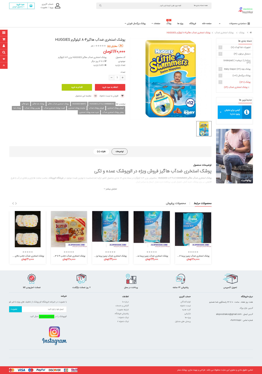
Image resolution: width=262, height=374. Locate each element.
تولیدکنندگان (186, 302)
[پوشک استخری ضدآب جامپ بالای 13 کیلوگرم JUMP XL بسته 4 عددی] (28, 229)
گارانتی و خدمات (122, 305)
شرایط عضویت (123, 309)
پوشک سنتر (182, 370)
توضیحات (120, 151)
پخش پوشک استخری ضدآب (113, 112)
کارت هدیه (186, 309)
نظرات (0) (101, 151)
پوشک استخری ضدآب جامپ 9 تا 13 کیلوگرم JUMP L (62, 256)
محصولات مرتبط (203, 203)
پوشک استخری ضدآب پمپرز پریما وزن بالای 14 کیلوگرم (104, 256)
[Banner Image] (234, 156)
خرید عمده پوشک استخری (89, 112)
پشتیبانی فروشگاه (122, 313)
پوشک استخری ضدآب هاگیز (58, 103)
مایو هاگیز (25, 103)
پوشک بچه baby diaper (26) (237, 69)
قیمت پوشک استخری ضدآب (54, 108)
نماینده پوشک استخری (76, 108)
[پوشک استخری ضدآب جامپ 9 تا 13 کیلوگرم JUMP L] (69, 229)
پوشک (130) (245, 82)
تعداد (123, 72)
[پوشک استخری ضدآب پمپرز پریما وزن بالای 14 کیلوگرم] (110, 229)
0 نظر (93, 45)
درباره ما (125, 302)
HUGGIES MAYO (79, 103)
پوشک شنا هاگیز (38, 103)
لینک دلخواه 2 (123, 321)
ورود (51, 7)
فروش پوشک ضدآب (96, 108)
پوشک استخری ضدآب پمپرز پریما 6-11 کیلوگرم (190, 256)
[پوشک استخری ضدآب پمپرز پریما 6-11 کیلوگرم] (193, 229)
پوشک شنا (17, 108)
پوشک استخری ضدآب (224, 33)
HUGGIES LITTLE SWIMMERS (102, 103)
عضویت (44, 7)
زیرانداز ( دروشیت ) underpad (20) (236, 61)
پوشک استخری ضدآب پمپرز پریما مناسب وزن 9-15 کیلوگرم (143, 256)
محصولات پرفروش (176, 203)
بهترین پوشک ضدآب (32, 108)
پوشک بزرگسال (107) (241, 75)
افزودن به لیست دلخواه (109, 96)
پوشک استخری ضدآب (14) (235, 87)
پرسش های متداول (183, 321)
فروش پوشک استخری (115, 108)
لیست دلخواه (185, 305)
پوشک (241, 33)
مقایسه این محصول (83, 96)
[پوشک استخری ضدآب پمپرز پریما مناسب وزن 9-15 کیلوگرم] (152, 229)
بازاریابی (187, 313)
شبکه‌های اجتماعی (46, 316)
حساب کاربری (47, 4)
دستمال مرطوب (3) (242, 54)
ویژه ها (188, 317)
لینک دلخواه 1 (123, 317)
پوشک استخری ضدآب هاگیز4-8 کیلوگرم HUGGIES (188, 33)
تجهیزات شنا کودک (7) (240, 47)
